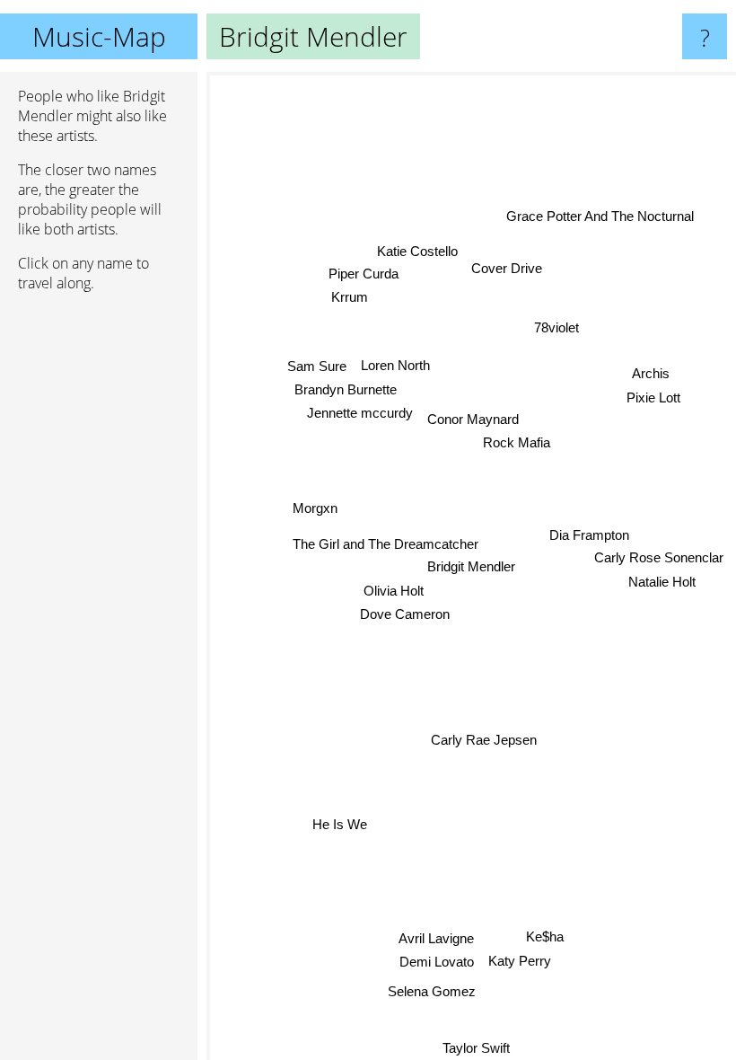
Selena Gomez (432, 991)
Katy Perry (519, 960)
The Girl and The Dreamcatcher (385, 544)
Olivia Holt (394, 590)
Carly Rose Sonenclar (658, 557)
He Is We (340, 826)
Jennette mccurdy (360, 412)
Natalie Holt (662, 581)
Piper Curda (364, 273)
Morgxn (315, 508)
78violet (556, 327)
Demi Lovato (436, 961)
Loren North (395, 365)
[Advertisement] (98, 581)
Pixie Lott (653, 399)
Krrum (349, 297)
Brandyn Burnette (345, 389)
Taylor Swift (475, 1048)
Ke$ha (545, 936)
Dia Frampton (589, 535)
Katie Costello (417, 251)
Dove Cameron (405, 614)
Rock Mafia (516, 442)
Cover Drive (506, 269)
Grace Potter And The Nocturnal (600, 215)
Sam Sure (316, 366)
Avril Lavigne (436, 938)
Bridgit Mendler (471, 566)
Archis (651, 375)
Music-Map (99, 36)
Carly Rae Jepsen (484, 739)
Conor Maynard (473, 419)
